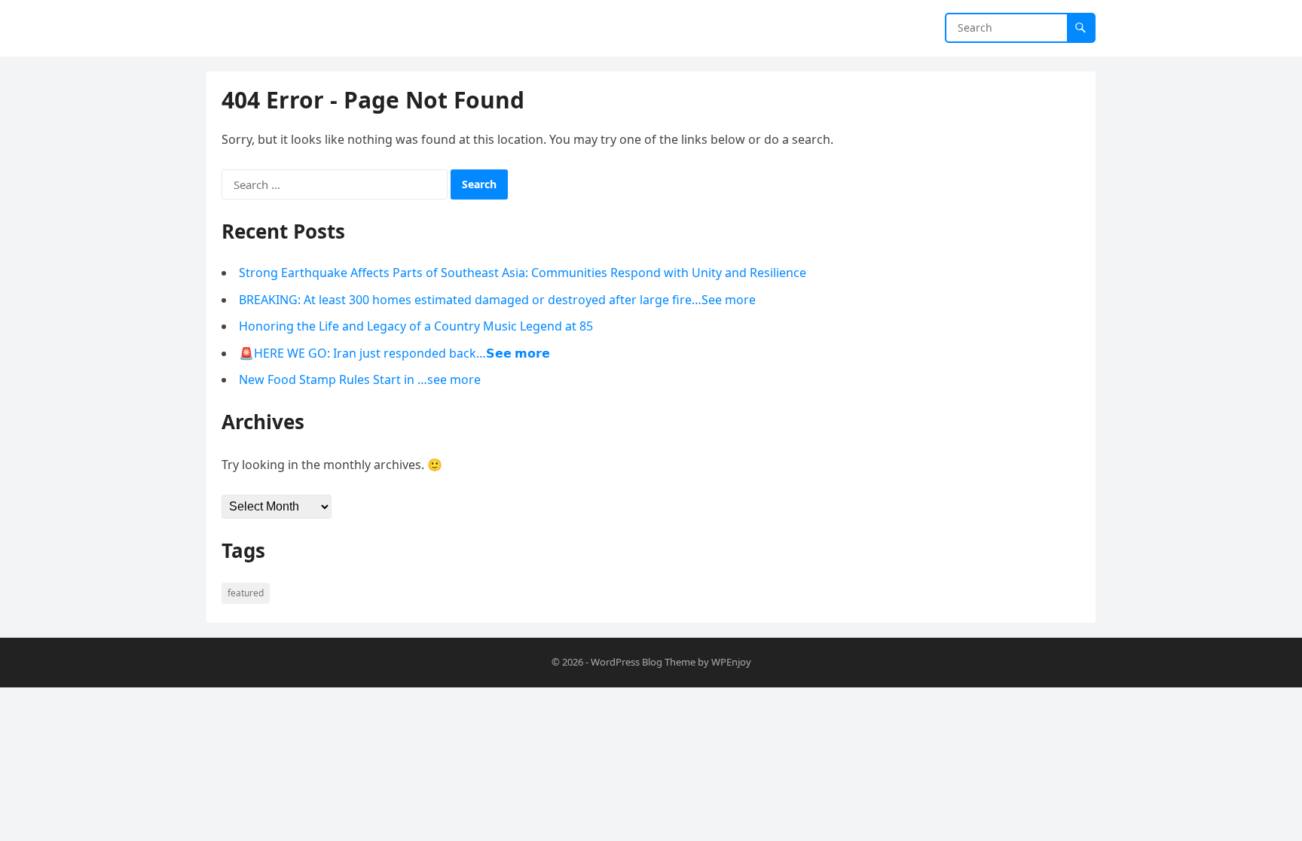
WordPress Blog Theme (643, 662)
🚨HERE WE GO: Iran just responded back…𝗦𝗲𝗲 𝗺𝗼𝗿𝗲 (394, 353)
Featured (246, 593)
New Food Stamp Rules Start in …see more (360, 379)
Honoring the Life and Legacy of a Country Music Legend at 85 (416, 326)
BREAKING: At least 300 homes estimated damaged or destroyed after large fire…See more (497, 299)
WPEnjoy (731, 662)
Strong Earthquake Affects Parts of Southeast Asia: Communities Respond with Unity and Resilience (522, 272)
